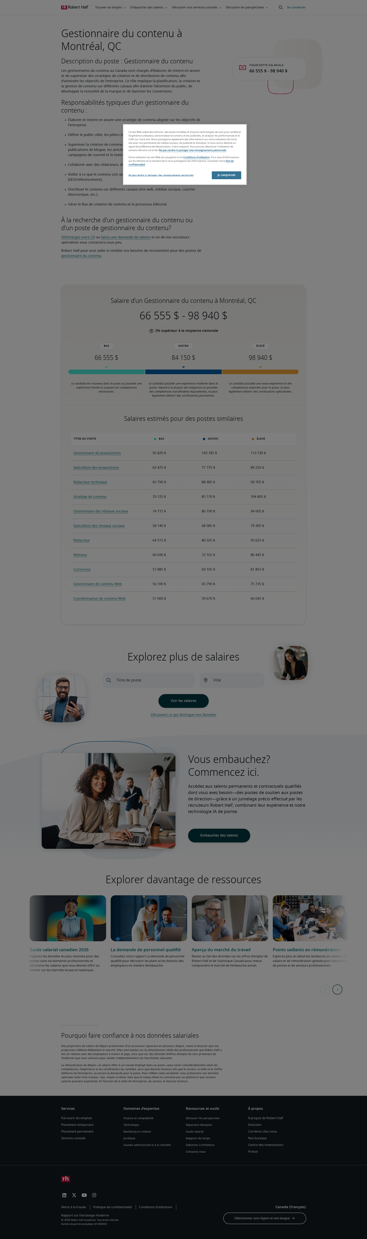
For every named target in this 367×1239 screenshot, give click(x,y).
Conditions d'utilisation (196, 157)
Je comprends (226, 175)
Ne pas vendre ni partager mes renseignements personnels (192, 150)
